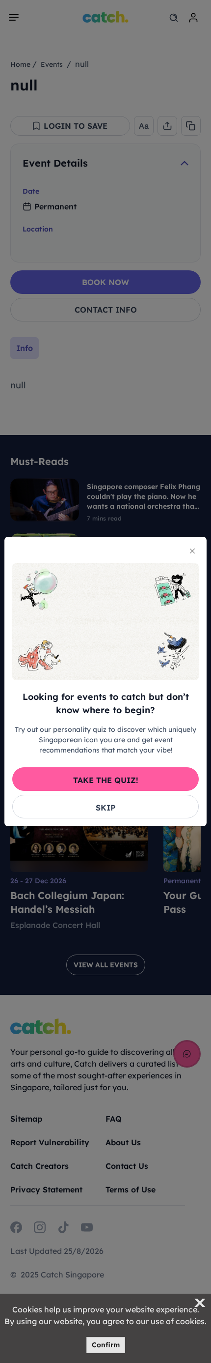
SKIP (105, 807)
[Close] (192, 551)
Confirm (106, 1344)
